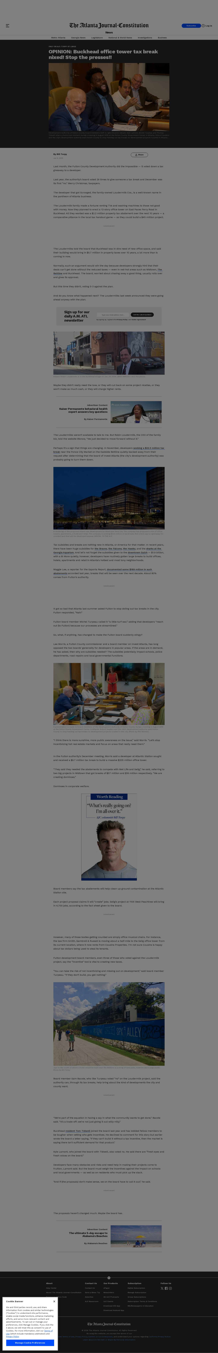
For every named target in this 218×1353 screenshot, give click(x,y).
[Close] (54, 1301)
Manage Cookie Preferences (30, 1343)
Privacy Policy (12, 1336)
